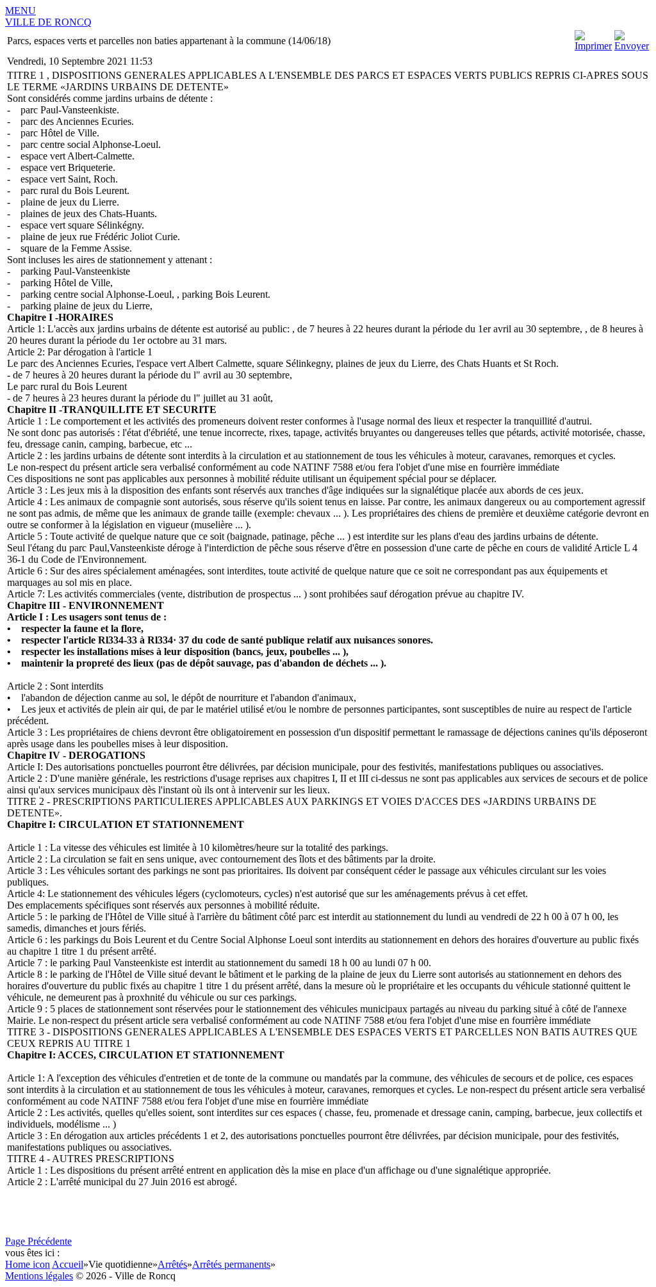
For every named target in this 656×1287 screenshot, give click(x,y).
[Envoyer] (631, 45)
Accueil (67, 1264)
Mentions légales (39, 1275)
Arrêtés (172, 1264)
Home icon (27, 1264)
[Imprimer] (593, 45)
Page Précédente (38, 1241)
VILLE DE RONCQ (48, 22)
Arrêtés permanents (231, 1264)
